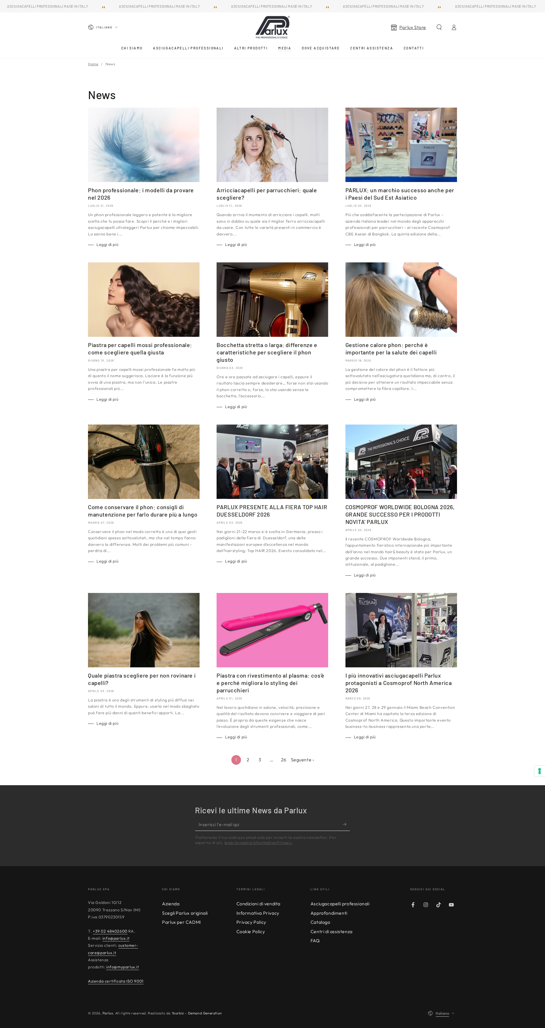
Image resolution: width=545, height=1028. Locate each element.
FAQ (315, 940)
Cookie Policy (250, 931)
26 (283, 759)
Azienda (170, 903)
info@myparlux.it (122, 967)
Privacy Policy (251, 922)
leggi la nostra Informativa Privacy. (259, 842)
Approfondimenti (329, 913)
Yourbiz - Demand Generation (197, 1013)
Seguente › (302, 759)
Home (93, 64)
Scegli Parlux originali (185, 913)
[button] (439, 27)
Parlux (107, 1013)
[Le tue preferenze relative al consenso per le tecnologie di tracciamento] (539, 771)
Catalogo (320, 922)
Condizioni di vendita (258, 903)
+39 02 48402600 (110, 931)
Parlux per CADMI (181, 922)
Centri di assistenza (332, 931)
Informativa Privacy (257, 913)
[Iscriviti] (346, 824)
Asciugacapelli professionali (340, 903)
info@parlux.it (115, 938)
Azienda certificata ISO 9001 (116, 981)
